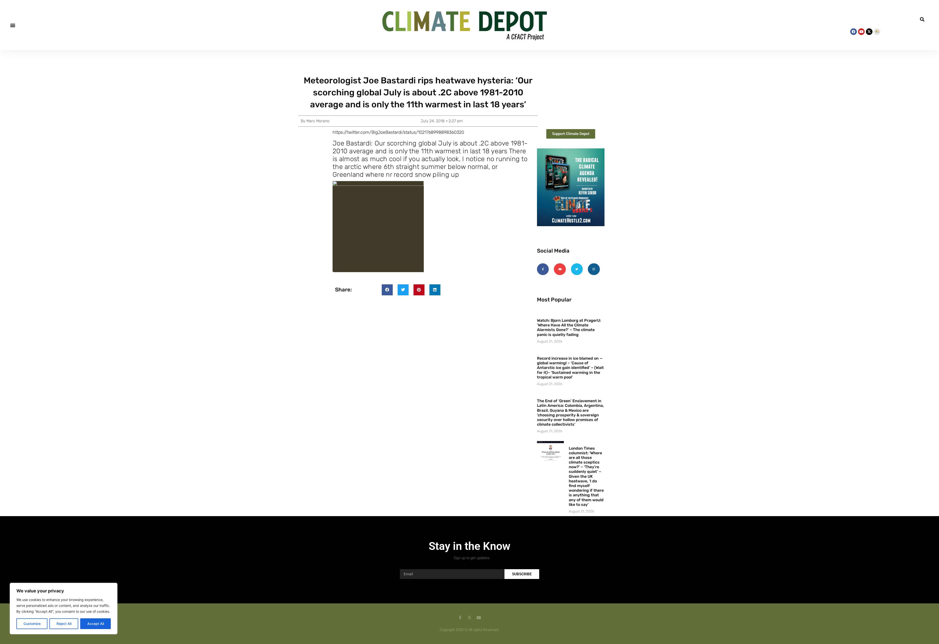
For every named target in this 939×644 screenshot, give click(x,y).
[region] (63, 608)
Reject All (63, 624)
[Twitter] (577, 269)
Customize (32, 624)
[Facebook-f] (543, 269)
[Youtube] (861, 31)
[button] (13, 25)
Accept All (95, 624)
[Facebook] (853, 31)
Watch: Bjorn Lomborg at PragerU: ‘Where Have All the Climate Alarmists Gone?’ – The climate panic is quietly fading (569, 327)
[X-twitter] (869, 31)
